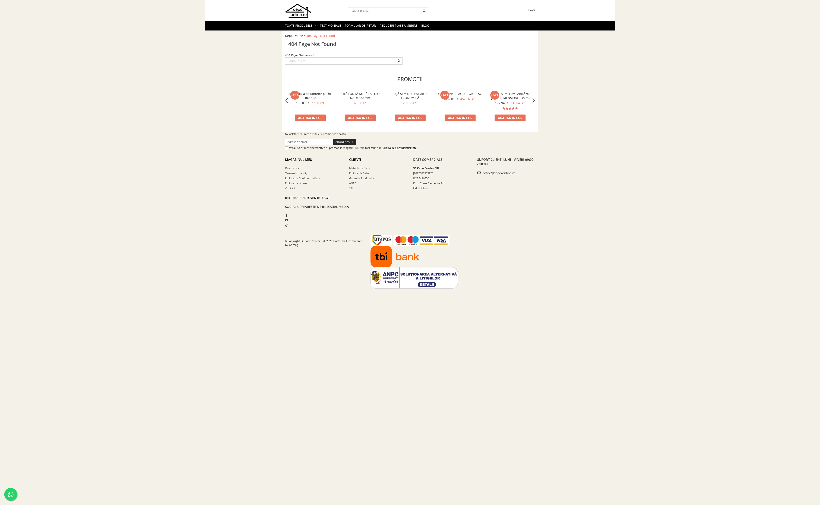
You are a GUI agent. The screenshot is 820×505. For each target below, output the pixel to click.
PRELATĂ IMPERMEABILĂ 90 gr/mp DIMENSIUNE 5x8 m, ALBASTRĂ (510, 96)
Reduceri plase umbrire (398, 25)
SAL (351, 188)
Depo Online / (295, 36)
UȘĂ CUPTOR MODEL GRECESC (460, 94)
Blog (425, 25)
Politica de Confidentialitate (399, 148)
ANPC (352, 183)
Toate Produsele (299, 25)
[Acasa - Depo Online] (306, 10)
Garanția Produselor (362, 178)
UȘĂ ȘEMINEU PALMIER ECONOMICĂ (410, 96)
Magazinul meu (298, 159)
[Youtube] (286, 220)
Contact (290, 188)
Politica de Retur (359, 173)
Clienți (355, 159)
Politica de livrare (296, 183)
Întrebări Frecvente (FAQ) (307, 198)
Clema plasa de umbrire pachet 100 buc (310, 96)
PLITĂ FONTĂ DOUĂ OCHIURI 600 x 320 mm (360, 96)
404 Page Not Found (320, 36)
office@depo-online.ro (498, 173)
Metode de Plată (359, 168)
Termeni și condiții (296, 173)
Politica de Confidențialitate (302, 178)
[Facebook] (286, 215)
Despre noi (292, 168)
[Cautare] (424, 10)
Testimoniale (330, 25)
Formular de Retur (360, 25)
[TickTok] (286, 225)
